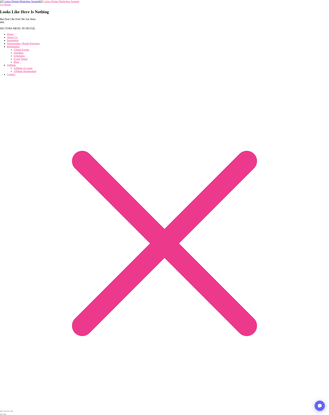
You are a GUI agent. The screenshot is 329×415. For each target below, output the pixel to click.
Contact (11, 74)
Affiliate (11, 65)
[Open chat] (320, 406)
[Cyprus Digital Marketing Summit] (20, 1)
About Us (12, 37)
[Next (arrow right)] (4, 414)
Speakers (18, 52)
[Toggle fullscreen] (4, 411)
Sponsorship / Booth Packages (23, 43)
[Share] (8, 411)
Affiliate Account (23, 68)
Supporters (13, 40)
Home (10, 34)
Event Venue (21, 58)
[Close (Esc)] (11, 411)
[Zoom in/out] (1, 411)
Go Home (5, 4)
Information (13, 46)
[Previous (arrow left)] (1, 414)
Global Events (21, 49)
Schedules (19, 55)
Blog (16, 62)
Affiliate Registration (25, 71)
